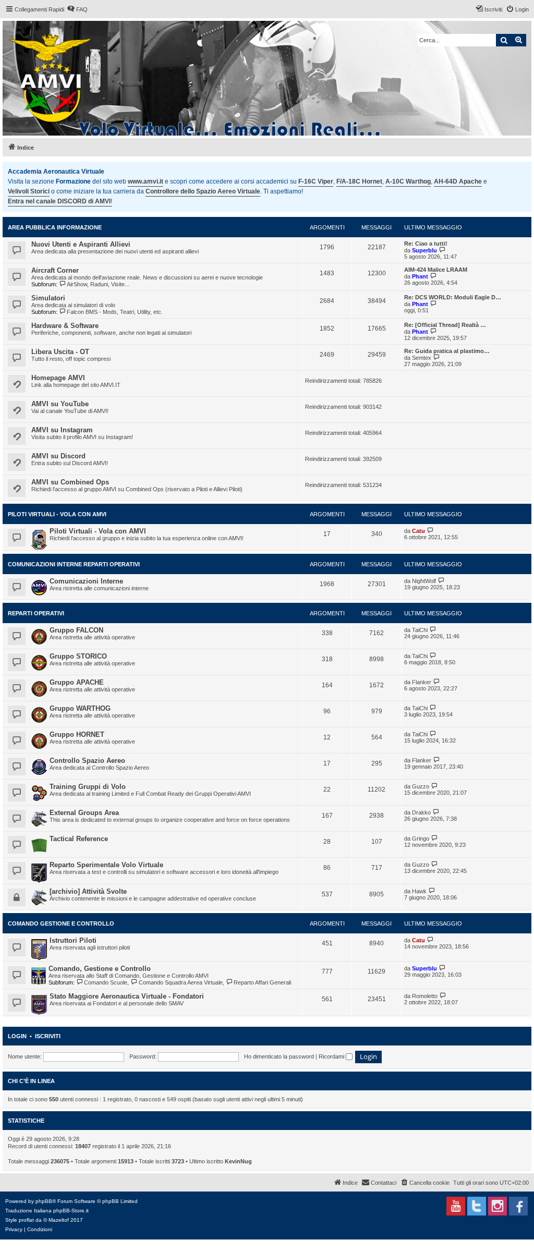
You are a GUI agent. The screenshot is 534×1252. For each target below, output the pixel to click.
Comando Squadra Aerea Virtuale (180, 982)
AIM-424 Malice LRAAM (435, 269)
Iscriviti (47, 1036)
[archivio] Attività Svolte (88, 891)
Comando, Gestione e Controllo (99, 969)
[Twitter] (476, 1206)
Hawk (419, 891)
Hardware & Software (65, 326)
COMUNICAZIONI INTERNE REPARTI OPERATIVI (74, 564)
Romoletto (425, 996)
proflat (26, 1220)
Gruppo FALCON (76, 630)
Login (17, 1036)
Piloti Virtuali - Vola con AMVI (57, 514)
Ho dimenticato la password (279, 1056)
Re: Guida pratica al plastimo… (447, 351)
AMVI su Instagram (62, 430)
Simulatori (48, 298)
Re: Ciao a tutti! (425, 243)
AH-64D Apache (458, 181)
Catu (418, 531)
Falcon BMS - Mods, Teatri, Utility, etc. (115, 312)
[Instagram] (497, 1206)
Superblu (424, 250)
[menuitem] (77, 9)
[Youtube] (455, 1206)
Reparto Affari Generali (262, 982)
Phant (420, 276)
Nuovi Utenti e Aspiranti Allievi (80, 244)
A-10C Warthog (408, 181)
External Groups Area (84, 813)
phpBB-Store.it (71, 1210)
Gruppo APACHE (77, 682)
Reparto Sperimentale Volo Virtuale (106, 865)
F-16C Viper (315, 181)
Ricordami (332, 1056)
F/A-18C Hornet (359, 181)
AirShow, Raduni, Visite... (98, 284)
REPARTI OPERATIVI (36, 613)
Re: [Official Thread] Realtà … (445, 325)
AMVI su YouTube (60, 404)
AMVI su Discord (58, 456)
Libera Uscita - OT (60, 352)
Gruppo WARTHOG (80, 708)
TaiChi (420, 630)
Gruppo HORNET (77, 734)
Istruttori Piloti (73, 940)
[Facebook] (518, 1206)
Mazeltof (58, 1220)
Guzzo (420, 786)
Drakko (421, 812)
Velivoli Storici (29, 191)
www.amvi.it (145, 181)
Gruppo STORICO (78, 656)
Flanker (421, 682)
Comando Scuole (105, 982)
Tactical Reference (79, 839)
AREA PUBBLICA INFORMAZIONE (55, 227)
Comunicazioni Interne (86, 581)
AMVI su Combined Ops (70, 482)
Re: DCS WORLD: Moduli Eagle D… (452, 297)
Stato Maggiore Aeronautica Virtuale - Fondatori (127, 996)
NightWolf (424, 581)
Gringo (420, 838)
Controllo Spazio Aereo (87, 760)
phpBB (43, 1201)
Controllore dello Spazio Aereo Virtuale (202, 191)
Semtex (421, 358)
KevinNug (238, 1161)
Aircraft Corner (55, 270)
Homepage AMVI (58, 378)
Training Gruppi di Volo (88, 787)
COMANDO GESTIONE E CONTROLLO (61, 923)
